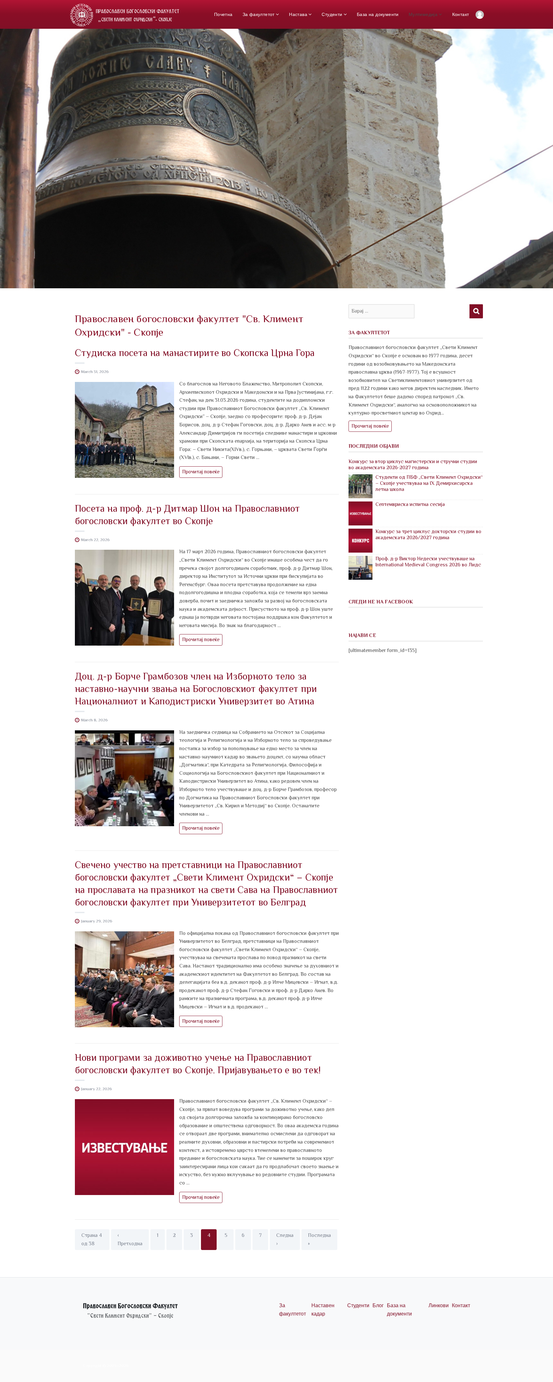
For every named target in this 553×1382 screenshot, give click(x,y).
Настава (298, 14)
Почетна (223, 14)
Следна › (284, 1239)
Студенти (332, 14)
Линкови (439, 1305)
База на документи (378, 14)
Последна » (319, 1239)
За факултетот (259, 14)
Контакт (460, 14)
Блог (378, 1305)
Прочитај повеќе (202, 473)
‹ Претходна (129, 1239)
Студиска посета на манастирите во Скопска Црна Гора (195, 352)
